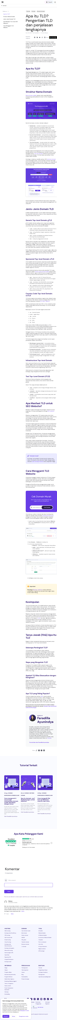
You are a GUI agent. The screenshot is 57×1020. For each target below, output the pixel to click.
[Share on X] (39, 750)
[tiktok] (48, 999)
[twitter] (38, 999)
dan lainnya (40, 1007)
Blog (22, 974)
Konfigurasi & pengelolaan (11, 795)
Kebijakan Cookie (25, 1010)
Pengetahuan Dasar (43, 970)
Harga (6, 967)
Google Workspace (9, 959)
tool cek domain (38, 153)
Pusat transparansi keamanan (9, 988)
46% (42, 696)
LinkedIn (49, 738)
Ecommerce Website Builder (45, 937)
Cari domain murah (26, 930)
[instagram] (35, 999)
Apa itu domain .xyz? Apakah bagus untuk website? (28, 799)
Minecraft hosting (9, 950)
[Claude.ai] (37, 37)
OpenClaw (7, 955)
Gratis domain (25, 935)
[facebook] (31, 999)
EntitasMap (7, 994)
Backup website (37, 590)
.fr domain (24, 946)
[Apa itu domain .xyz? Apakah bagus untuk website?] (28, 782)
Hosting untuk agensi (9, 948)
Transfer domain (25, 942)
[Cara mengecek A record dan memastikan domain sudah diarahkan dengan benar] (11, 782)
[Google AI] (40, 37)
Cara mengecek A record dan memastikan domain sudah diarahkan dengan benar (11, 801)
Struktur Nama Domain (9, 16)
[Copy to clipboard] (36, 750)
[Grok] (42, 37)
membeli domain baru (48, 515)
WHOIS (23, 937)
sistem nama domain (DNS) (42, 271)
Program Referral (8, 976)
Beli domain (24, 933)
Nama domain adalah (31, 95)
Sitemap (6, 992)
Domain (33, 11)
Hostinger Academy (43, 972)
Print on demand (42, 942)
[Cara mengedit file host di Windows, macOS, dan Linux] (45, 782)
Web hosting (7, 930)
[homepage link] (2, 2)
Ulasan (6, 970)
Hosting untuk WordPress (10, 933)
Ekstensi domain (41, 11)
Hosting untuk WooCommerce (8, 945)
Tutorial (28, 11)
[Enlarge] (55, 171)
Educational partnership (10, 974)
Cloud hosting (8, 942)
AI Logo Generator (43, 946)
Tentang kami (25, 967)
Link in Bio (41, 944)
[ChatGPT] (35, 37)
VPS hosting (7, 935)
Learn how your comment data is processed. (32, 896)
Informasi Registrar (47, 1002)
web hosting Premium (37, 461)
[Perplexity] (45, 37)
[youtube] (41, 999)
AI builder (41, 930)
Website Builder (42, 933)
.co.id (39, 618)
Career (23, 972)
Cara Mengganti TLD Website (8, 26)
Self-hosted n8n (8, 937)
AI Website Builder (43, 935)
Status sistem (8, 985)
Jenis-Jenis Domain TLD (9, 19)
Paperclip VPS (8, 957)
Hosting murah (8, 961)
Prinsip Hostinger (25, 979)
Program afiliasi (8, 972)
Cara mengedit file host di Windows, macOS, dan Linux (44, 799)
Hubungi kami (42, 974)
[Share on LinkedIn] (44, 750)
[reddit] (45, 999)
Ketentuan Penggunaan (38, 1002)
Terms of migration (9, 983)
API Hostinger (42, 951)
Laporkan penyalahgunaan (45, 976)
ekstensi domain (51, 159)
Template (41, 939)
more (22, 911)
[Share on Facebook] (41, 750)
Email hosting (8, 939)
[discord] (51, 999)
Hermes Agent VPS (9, 952)
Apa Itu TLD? (6, 14)
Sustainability (25, 976)
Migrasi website (42, 948)
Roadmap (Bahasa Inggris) (11, 981)
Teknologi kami (25, 970)
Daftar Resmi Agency (9, 979)
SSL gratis (24, 939)
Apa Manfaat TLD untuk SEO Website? (10, 22)
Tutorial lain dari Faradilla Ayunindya (39, 742)
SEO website (51, 411)
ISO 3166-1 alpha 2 (45, 301)
